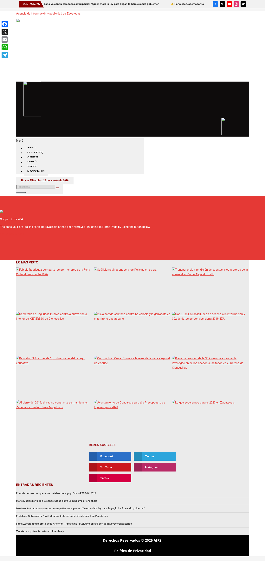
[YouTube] (229, 4)
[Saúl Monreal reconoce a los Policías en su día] (132, 289)
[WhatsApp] (5, 47)
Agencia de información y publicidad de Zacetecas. (48, 13)
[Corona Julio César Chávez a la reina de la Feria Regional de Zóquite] (132, 377)
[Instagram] (236, 4)
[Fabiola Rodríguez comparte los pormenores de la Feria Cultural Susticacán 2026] (54, 289)
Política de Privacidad (132, 550)
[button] (80, 140)
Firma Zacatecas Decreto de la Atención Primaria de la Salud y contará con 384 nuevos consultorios (74, 523)
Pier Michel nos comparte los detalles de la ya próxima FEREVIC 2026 (56, 493)
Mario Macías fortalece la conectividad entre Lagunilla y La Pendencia (56, 500)
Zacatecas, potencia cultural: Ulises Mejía (40, 531)
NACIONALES (36, 171)
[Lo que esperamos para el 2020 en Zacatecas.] (210, 421)
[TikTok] (243, 4)
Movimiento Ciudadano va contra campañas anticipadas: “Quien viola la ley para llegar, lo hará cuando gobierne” (80, 508)
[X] (222, 4)
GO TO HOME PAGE (12, 234)
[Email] (5, 39)
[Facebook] (215, 4)
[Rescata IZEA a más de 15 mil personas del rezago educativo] (54, 377)
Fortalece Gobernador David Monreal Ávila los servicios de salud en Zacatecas (62, 516)
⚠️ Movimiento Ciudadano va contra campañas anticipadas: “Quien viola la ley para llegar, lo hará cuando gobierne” (77, 4)
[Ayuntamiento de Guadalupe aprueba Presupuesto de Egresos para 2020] (132, 421)
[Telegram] (5, 55)
